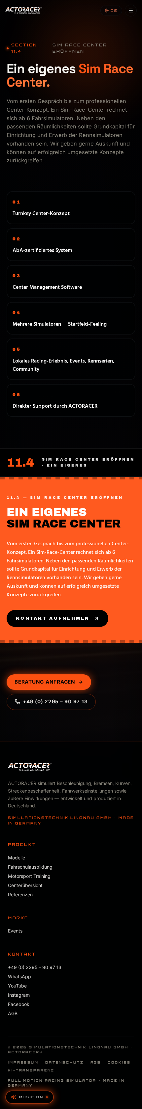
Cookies (119, 1062)
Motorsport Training (29, 876)
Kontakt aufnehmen (53, 618)
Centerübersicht (25, 885)
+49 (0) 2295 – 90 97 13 (55, 701)
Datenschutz (64, 1062)
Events (15, 930)
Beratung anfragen (45, 682)
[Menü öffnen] (131, 10)
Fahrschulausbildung (30, 867)
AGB (13, 1013)
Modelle (16, 857)
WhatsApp (19, 976)
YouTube (17, 985)
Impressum (23, 1062)
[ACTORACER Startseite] (23, 10)
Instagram (19, 995)
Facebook (18, 1004)
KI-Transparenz (31, 1070)
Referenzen (20, 894)
